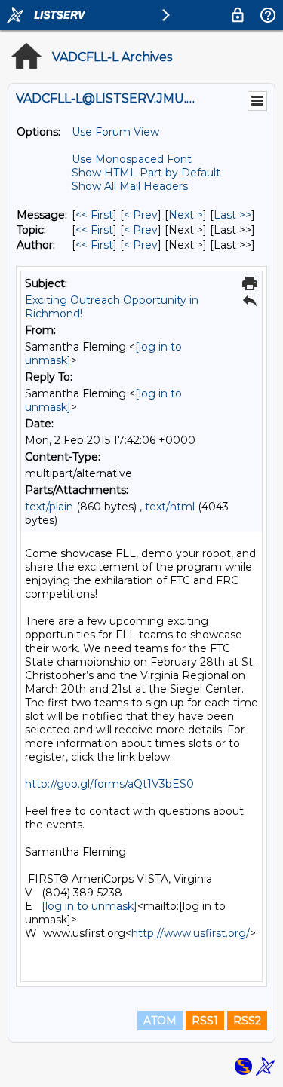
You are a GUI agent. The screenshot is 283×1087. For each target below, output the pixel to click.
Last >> (232, 215)
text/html (170, 506)
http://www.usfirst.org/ (190, 933)
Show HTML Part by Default (146, 172)
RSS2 (247, 1020)
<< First (94, 215)
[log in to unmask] (89, 906)
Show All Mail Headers (130, 186)
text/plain (49, 506)
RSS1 (205, 1020)
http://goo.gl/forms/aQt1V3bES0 (109, 784)
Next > (185, 215)
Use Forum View (115, 132)
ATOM (160, 1020)
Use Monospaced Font (132, 159)
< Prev (141, 215)
